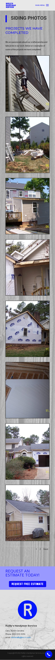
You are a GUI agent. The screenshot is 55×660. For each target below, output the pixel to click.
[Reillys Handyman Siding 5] (27, 356)
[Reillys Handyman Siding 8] (27, 540)
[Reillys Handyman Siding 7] (27, 478)
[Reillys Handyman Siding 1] (27, 110)
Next (45, 549)
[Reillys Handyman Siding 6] (27, 417)
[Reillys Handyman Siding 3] (27, 233)
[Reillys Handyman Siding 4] (27, 294)
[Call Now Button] (48, 654)
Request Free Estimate (28, 584)
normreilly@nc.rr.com (21, 637)
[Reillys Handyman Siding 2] (27, 172)
